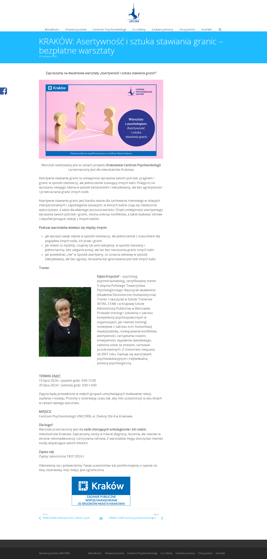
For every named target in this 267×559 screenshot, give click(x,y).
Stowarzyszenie (114, 553)
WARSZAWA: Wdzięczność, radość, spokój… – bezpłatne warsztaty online (72, 518)
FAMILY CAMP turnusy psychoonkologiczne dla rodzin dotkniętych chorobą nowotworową (136, 518)
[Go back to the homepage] (133, 13)
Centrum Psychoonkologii (142, 553)
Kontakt (220, 553)
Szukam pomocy (185, 553)
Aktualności (95, 553)
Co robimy (166, 553)
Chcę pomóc (205, 553)
